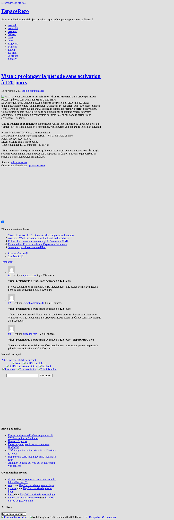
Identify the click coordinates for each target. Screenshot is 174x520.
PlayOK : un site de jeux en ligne (36, 485)
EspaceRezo (15, 11)
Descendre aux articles (13, 2)
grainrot (12, 488)
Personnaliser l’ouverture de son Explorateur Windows (37, 244)
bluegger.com (30, 333)
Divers (11, 49)
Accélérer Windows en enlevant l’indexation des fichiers (38, 238)
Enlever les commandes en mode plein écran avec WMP (38, 241)
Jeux (10, 40)
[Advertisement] (87, 67)
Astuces (12, 31)
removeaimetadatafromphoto (23, 497)
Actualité (13, 28)
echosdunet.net (19, 162)
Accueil (12, 25)
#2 (9, 303)
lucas (11, 494)
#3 (9, 333)
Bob (24, 90)
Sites (10, 37)
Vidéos (12, 34)
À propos (13, 55)
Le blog (12, 52)
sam (10, 485)
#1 (9, 275)
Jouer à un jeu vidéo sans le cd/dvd (27, 247)
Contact (12, 58)
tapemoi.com (29, 275)
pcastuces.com (37, 165)
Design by (102, 517)
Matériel (12, 46)
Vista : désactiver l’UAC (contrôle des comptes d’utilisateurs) (41, 235)
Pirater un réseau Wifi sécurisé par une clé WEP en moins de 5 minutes (30, 437)
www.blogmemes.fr (33, 303)
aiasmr (11, 479)
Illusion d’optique (17, 441)
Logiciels (13, 43)
